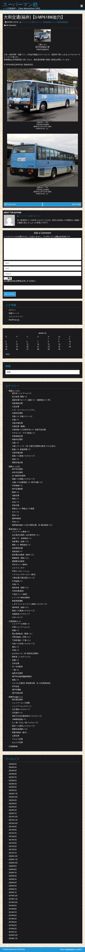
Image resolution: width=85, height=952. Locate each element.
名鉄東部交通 (17, 548)
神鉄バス (15, 499)
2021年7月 (13, 833)
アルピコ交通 (17, 739)
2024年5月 (13, 767)
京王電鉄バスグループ (21, 709)
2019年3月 (13, 925)
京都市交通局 (17, 413)
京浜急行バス (17, 713)
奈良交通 (15, 505)
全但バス (15, 502)
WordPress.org (14, 320)
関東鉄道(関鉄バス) (19, 729)
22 (49, 347)
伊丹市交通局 (17, 472)
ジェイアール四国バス (21, 624)
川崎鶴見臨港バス (19, 719)
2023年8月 (13, 774)
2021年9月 (13, 827)
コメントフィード (16, 316)
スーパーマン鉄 (20, 4)
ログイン (12, 310)
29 (49, 349)
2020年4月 (13, 883)
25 (6, 349)
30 (59, 349)
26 (17, 349)
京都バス (15, 420)
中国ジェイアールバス (21, 627)
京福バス (15, 584)
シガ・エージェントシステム (23, 410)
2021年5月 (13, 840)
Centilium (69, 949)
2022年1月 (13, 813)
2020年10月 (13, 863)
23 (59, 347)
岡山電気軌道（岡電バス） (22, 634)
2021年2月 (13, 850)
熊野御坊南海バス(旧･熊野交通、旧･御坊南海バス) (32, 525)
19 (17, 347)
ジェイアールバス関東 (21, 703)
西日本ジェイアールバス (22, 393)
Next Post (75, 204)
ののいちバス (17, 617)
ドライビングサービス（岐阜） (24, 574)
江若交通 (15, 407)
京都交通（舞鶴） (19, 426)
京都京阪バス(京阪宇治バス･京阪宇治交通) (29, 430)
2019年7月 (13, 912)
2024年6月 (13, 764)
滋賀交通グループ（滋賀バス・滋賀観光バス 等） (31, 400)
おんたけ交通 (17, 742)
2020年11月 (13, 859)
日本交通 (15, 663)
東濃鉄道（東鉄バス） (21, 558)
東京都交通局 (17, 700)
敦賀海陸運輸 (17, 601)
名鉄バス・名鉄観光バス (22, 538)
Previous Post (11, 204)
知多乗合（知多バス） (21, 541)
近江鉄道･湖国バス (19, 397)
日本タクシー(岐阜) (19, 564)
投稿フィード (14, 313)
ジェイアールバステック (22, 706)
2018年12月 (13, 935)
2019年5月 (13, 919)
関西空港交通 (17, 462)
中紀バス (15, 522)
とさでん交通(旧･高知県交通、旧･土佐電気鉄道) (31, 683)
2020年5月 (13, 879)
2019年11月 (13, 899)
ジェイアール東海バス (21, 532)
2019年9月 (13, 906)
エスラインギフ (18, 568)
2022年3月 (13, 807)
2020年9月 (13, 866)
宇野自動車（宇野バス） (22, 637)
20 (27, 347)
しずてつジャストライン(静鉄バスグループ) (29, 604)
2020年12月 (13, 856)
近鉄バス (15, 459)
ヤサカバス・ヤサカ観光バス (23, 433)
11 (6, 344)
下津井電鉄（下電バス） (22, 640)
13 (27, 344)
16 (59, 344)
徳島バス (15, 680)
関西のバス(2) (14, 467)
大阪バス (15, 443)
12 (17, 344)
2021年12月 (13, 817)
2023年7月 (13, 777)
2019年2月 (13, 929)
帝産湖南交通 (17, 403)
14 (38, 344)
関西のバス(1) (14, 391)
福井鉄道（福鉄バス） (21, 588)
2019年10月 (13, 902)
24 (70, 347)
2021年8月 (13, 830)
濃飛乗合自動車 (18, 561)
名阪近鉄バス (17, 551)
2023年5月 (13, 784)
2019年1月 (13, 932)
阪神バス (15, 492)
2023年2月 (13, 790)
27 (27, 349)
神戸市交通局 (17, 469)
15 (49, 344)
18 (6, 347)
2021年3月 (13, 846)
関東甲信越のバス (16, 697)
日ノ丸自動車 (17, 667)
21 (38, 347)
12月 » (7, 354)
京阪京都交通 (17, 423)
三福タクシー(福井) (19, 594)
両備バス (15, 630)
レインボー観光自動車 (21, 597)
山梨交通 (15, 736)
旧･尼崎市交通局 (18, 476)
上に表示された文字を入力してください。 (20, 281)
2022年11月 (13, 794)
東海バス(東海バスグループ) (23, 611)
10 (70, 342)
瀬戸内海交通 (17, 693)
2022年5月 (13, 804)
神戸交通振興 (17, 489)
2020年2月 (13, 889)
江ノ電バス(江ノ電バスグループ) (25, 723)
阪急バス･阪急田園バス (21, 449)
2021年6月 (13, 836)
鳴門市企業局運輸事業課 (22, 676)
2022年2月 (13, 810)
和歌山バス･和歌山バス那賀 (23, 509)
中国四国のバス (15, 621)
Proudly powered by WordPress (14, 949)
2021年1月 (13, 853)
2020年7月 (13, 873)
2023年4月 (13, 787)
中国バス (15, 650)
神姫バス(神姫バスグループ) (23, 479)
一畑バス (15, 670)
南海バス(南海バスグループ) (23, 456)
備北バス (15, 647)
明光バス (15, 515)
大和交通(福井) (62, 22)
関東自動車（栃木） (20, 732)
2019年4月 (13, 922)
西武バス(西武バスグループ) (23, 726)
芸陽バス (15, 660)
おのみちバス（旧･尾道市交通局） (26, 653)
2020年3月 (13, 886)
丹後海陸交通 (17, 436)
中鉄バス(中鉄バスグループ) (23, 644)
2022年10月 (13, 797)
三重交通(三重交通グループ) (23, 578)
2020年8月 (13, 869)
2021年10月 (13, 823)
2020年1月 (13, 892)
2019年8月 (13, 909)
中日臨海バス (17, 581)
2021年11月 (13, 820)
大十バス (15, 512)
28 (38, 349)
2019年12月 (13, 896)
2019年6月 (13, 915)
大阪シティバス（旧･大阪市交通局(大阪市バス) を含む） (34, 446)
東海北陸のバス (49, 22)
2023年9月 (13, 771)
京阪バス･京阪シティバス (22, 416)
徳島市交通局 (17, 673)
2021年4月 (13, 843)
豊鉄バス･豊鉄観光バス (21, 545)
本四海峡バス (17, 485)
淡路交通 (15, 495)
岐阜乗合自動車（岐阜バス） (23, 555)
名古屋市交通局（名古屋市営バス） (26, 535)
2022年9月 (13, 800)
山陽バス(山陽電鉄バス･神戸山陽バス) (27, 482)
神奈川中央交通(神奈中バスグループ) (27, 716)
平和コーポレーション (21, 571)
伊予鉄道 (15, 686)
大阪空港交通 (17, 453)
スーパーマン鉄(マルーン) (31, 22)
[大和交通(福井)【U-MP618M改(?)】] (42, 35)
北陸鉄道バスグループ (21, 614)
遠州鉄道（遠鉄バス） (21, 607)
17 (70, 344)
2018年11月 (13, 938)
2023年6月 (13, 780)
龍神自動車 (16, 518)
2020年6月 (13, 876)
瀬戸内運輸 (16, 690)
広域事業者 (13, 746)
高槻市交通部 (17, 439)
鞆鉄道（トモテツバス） (22, 657)
